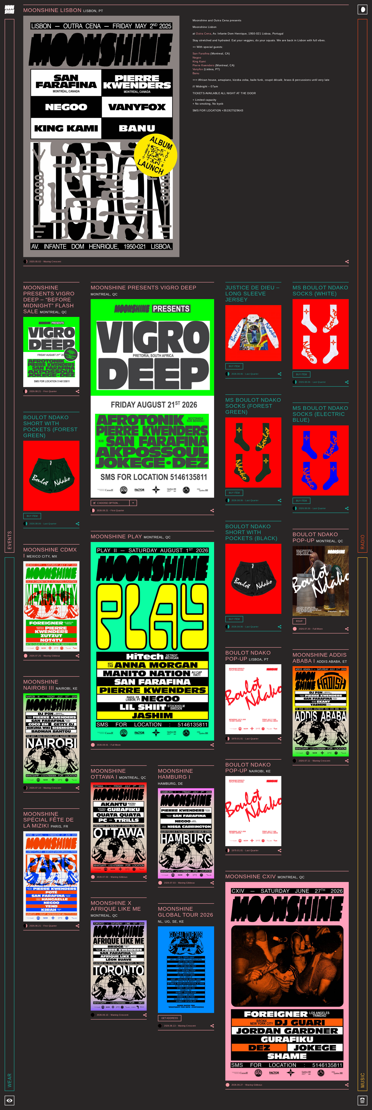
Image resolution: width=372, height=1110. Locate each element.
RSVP (299, 621)
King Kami (199, 61)
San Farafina (201, 53)
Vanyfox (198, 69)
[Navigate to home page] (9, 9)
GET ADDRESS (169, 1018)
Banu (196, 73)
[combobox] (114, 503)
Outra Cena (203, 33)
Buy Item (234, 366)
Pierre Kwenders (203, 65)
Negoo (197, 57)
